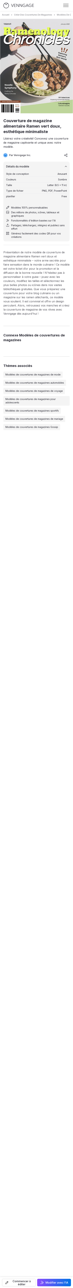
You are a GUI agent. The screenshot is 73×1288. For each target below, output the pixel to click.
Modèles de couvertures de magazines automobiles (34, 382)
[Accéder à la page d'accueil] (18, 5)
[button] (19, 1282)
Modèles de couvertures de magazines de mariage (34, 418)
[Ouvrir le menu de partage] (66, 155)
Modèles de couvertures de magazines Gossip (31, 427)
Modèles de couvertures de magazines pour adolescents (30, 401)
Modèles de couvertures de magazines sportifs (32, 410)
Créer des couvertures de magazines (33, 14)
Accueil (5, 14)
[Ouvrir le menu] (66, 5)
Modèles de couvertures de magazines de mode (33, 374)
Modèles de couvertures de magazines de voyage (34, 390)
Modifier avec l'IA (56, 1282)
